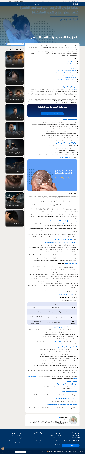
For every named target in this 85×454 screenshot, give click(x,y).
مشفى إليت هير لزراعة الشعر (53, 435)
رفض (8, 451)
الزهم (54, 122)
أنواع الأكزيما (73, 68)
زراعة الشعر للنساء (36, 438)
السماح (20, 451)
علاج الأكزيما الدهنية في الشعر (70, 75)
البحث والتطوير (56, 440)
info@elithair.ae (74, 437)
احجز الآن (71, 445)
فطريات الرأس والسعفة (67, 343)
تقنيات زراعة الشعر (52, 4)
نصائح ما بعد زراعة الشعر (16, 442)
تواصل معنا (13, 4)
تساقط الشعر (64, 223)
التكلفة (28, 4)
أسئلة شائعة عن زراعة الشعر (15, 440)
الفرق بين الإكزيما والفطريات (70, 77)
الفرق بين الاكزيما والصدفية (66, 157)
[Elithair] (74, 4)
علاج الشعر (44, 4)
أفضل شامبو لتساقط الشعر (66, 294)
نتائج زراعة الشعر (18, 438)
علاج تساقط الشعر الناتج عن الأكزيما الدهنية (67, 79)
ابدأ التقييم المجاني (52, 113)
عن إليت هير (24, 4)
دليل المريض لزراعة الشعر (16, 435)
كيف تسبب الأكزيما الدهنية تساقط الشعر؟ (67, 70)
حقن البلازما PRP (37, 442)
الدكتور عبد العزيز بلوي (55, 438)
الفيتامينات (47, 254)
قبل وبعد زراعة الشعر (35, 4)
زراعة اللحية (38, 440)
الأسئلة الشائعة (73, 84)
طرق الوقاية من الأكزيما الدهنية (69, 81)
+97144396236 (74, 435)
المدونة (17, 4)
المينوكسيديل (58, 341)
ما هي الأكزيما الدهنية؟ (71, 61)
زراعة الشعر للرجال (37, 435)
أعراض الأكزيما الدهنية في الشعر (69, 66)
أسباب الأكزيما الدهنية (71, 63)
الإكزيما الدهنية (73, 89)
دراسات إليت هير (56, 442)
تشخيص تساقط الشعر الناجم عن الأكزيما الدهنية (65, 72)
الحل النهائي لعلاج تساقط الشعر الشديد (63, 239)
